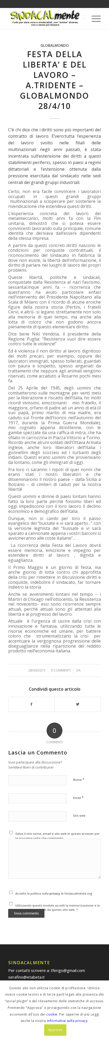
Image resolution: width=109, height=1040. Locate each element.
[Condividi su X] (78, 704)
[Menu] (93, 18)
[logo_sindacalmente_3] (45, 18)
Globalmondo (54, 45)
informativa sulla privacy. (68, 1020)
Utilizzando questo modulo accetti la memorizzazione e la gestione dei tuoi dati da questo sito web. (57, 907)
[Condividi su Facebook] (31, 704)
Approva (55, 1030)
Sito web (79, 815)
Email (78, 797)
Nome (78, 779)
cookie (51, 1014)
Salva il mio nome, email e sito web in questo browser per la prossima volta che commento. (57, 836)
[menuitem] (81, 18)
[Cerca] (81, 18)
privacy (55, 893)
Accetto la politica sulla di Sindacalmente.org (53, 893)
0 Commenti (61, 670)
